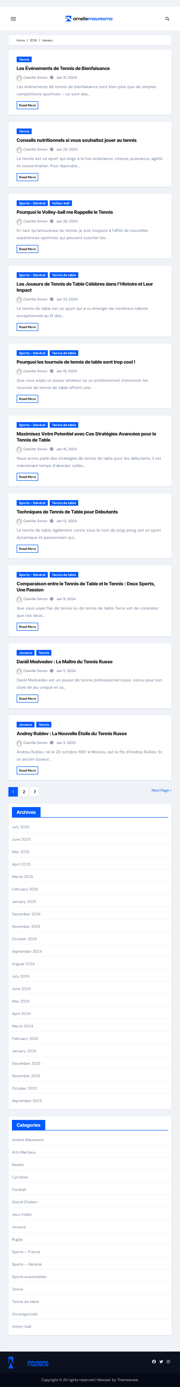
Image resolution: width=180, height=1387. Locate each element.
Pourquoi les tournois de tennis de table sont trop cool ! (76, 362)
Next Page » (162, 790)
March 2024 (22, 1026)
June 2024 (21, 988)
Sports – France (26, 1251)
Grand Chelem (24, 1202)
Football (19, 1189)
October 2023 (24, 1088)
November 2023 (26, 1075)
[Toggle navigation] (13, 18)
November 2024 (26, 926)
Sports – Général (27, 1264)
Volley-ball (61, 203)
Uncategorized (25, 1314)
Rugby (17, 1239)
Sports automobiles (29, 1276)
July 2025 (21, 826)
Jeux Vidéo (21, 1214)
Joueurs (25, 653)
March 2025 (22, 876)
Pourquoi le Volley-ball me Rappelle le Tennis (65, 212)
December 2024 (26, 914)
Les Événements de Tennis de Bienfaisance (63, 68)
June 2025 (21, 839)
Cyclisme (20, 1177)
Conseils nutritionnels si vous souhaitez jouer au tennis (77, 140)
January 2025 (24, 901)
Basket (18, 1164)
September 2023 (27, 1100)
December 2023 (26, 1063)
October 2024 (24, 938)
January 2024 (24, 1051)
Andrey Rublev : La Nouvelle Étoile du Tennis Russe (72, 733)
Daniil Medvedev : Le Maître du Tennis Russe (64, 661)
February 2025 (25, 889)
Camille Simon (36, 77)
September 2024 (27, 951)
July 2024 (21, 976)
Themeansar (127, 1379)
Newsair (104, 1379)
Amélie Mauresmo (28, 1139)
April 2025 (21, 864)
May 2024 (21, 1001)
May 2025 (21, 851)
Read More (27, 105)
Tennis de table (64, 275)
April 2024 (21, 1013)
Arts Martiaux (24, 1152)
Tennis (24, 59)
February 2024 (25, 1038)
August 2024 (23, 963)
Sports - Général (32, 203)
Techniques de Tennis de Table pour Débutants (67, 512)
